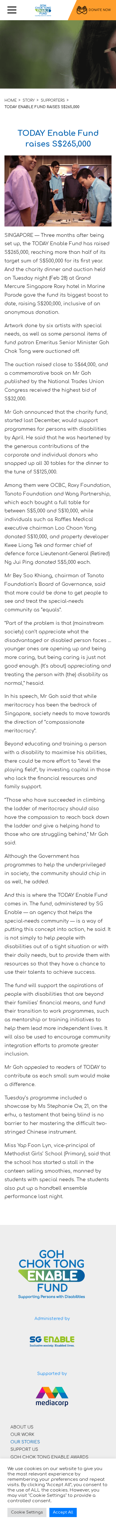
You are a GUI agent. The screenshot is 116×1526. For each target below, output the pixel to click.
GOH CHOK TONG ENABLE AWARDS (49, 1457)
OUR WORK (22, 1434)
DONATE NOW (100, 10)
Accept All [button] (63, 1512)
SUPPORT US (24, 1449)
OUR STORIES (25, 1442)
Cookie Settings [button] (27, 1512)
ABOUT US (21, 1427)
